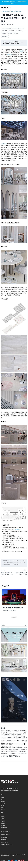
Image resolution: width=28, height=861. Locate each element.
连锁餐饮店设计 (12, 751)
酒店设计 (6, 753)
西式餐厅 (10, 33)
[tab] (11, 617)
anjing (6, 610)
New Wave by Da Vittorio (18, 28)
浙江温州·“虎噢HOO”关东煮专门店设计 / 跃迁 (7, 573)
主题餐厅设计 (9, 730)
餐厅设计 (16, 33)
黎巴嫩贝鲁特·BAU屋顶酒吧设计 (13, 608)
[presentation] (14, 597)
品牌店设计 (3, 737)
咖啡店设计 (13, 735)
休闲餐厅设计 (16, 730)
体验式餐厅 (4, 30)
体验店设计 (11, 733)
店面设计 (8, 747)
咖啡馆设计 (19, 735)
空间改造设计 (10, 749)
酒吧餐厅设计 (21, 751)
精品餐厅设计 (19, 30)
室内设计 (6, 744)
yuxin (4, 24)
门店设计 (10, 753)
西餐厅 (13, 11)
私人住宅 (5, 749)
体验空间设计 (15, 733)
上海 (2, 11)
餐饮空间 (18, 11)
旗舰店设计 (21, 747)
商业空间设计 (19, 737)
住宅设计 (5, 733)
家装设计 (16, 744)
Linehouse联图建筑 (6, 28)
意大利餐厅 (11, 30)
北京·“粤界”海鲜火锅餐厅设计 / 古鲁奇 (21, 572)
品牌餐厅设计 (10, 737)
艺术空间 (9, 54)
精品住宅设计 (23, 749)
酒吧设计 (16, 751)
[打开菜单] (23, 7)
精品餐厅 (7, 11)
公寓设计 (20, 733)
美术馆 (21, 51)
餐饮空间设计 (5, 36)
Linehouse (4, 143)
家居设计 (11, 744)
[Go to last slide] (4, 602)
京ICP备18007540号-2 (11, 855)
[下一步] (24, 602)
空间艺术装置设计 (16, 749)
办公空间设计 (7, 735)
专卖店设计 (3, 730)
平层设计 (19, 744)
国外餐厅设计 (10, 740)
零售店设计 (16, 753)
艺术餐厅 (4, 33)
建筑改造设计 (15, 747)
